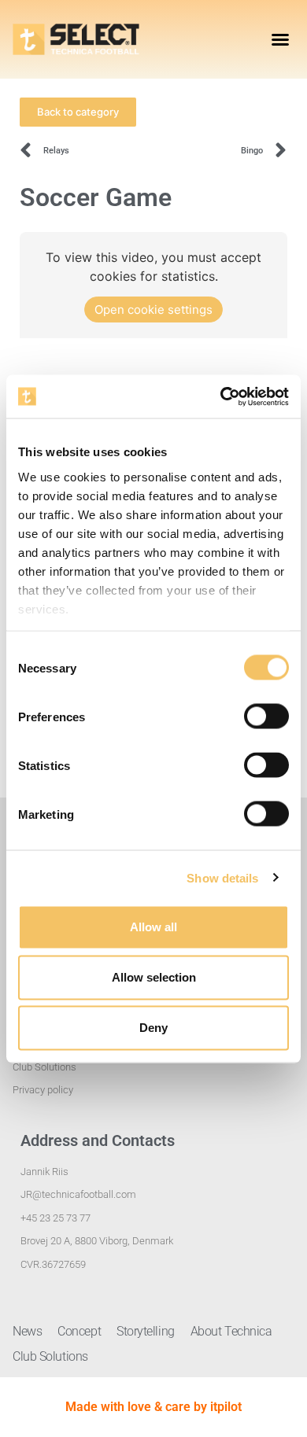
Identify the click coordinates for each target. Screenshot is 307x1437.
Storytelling (146, 1331)
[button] (280, 39)
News (27, 1331)
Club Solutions (50, 1356)
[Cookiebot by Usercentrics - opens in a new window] (221, 396)
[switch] (266, 716)
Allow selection (154, 977)
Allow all (153, 927)
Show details (222, 877)
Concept (79, 1331)
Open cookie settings (153, 309)
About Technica (231, 1331)
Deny (153, 1027)
